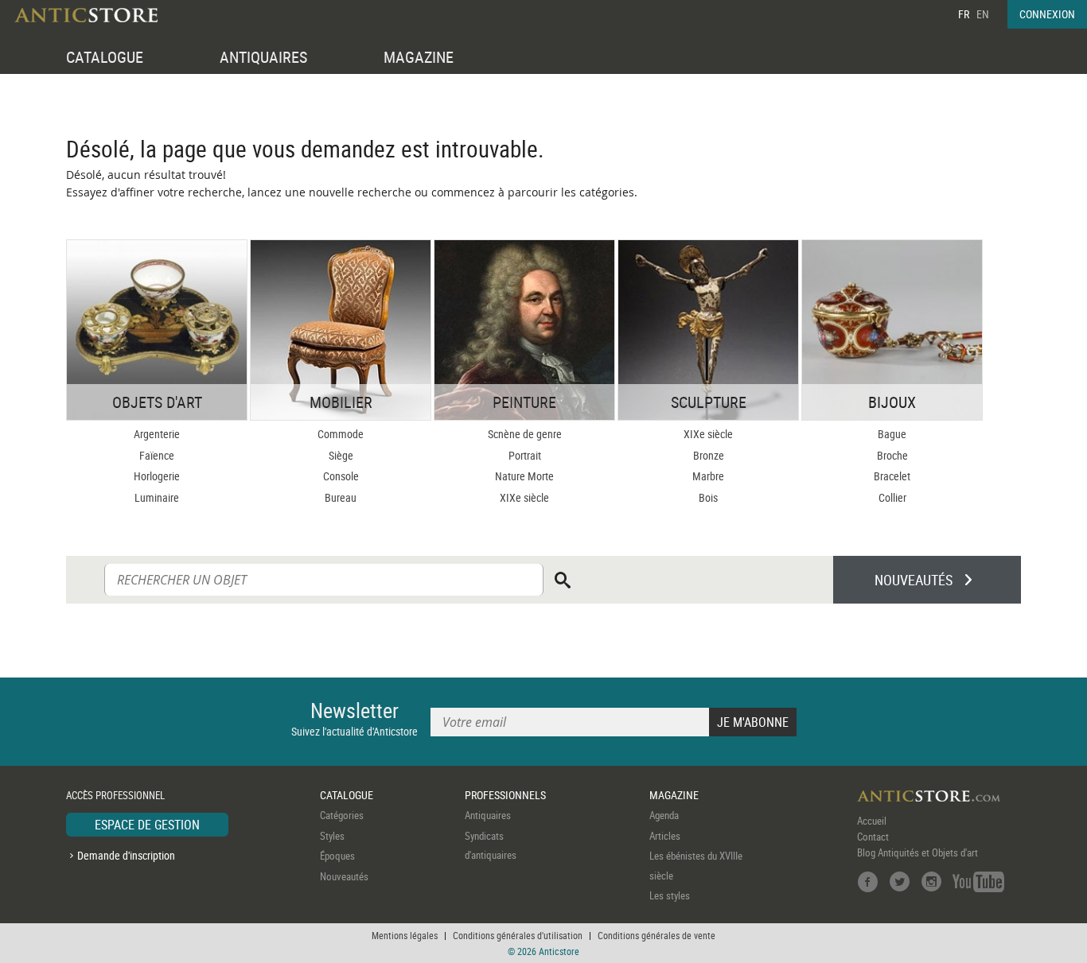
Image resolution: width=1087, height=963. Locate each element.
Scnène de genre (525, 433)
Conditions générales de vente (656, 935)
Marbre (708, 475)
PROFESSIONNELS (505, 794)
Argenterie (157, 433)
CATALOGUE (104, 57)
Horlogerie (157, 475)
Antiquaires (488, 815)
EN (982, 13)
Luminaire (156, 497)
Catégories (342, 815)
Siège (341, 455)
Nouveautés (344, 876)
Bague (892, 433)
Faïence (156, 455)
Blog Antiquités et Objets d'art (917, 852)
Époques (337, 855)
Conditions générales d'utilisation (517, 935)
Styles (332, 836)
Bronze (708, 455)
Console (341, 475)
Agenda (664, 815)
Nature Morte (524, 475)
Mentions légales (405, 935)
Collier (892, 497)
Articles (664, 836)
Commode (341, 433)
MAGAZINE (419, 57)
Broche (892, 455)
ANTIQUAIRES (263, 57)
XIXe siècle (524, 497)
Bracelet (892, 475)
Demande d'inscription (126, 855)
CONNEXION (1047, 13)
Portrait (524, 455)
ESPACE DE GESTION (147, 824)
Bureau (340, 497)
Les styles (669, 895)
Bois (708, 497)
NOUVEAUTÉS (914, 579)
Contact (873, 836)
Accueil (871, 821)
